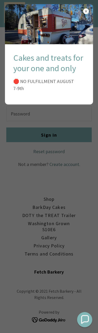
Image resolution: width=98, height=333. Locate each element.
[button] (84, 319)
